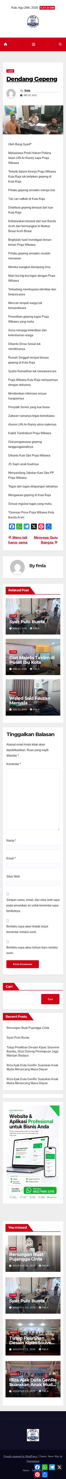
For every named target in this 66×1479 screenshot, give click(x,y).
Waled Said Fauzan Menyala (29, 700)
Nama (11, 840)
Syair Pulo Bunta (27, 621)
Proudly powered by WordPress (21, 1456)
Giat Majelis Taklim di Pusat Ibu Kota (32, 660)
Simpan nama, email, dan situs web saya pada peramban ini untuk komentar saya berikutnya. (33, 905)
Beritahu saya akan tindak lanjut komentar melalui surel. (27, 929)
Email (11, 858)
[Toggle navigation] (34, 44)
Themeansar (32, 1461)
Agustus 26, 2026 (24, 1265)
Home (26, 1470)
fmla (27, 90)
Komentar (13, 764)
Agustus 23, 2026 (24, 1307)
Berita (13, 1332)
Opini (12, 1249)
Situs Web (13, 876)
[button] (60, 44)
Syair (10, 71)
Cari (9, 987)
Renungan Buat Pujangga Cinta (28, 1027)
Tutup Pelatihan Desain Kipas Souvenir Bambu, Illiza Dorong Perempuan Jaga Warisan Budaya (33, 1051)
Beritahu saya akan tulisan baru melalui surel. (32, 950)
